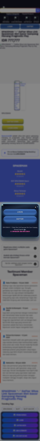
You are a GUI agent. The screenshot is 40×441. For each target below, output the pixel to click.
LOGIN (20, 212)
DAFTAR (20, 219)
